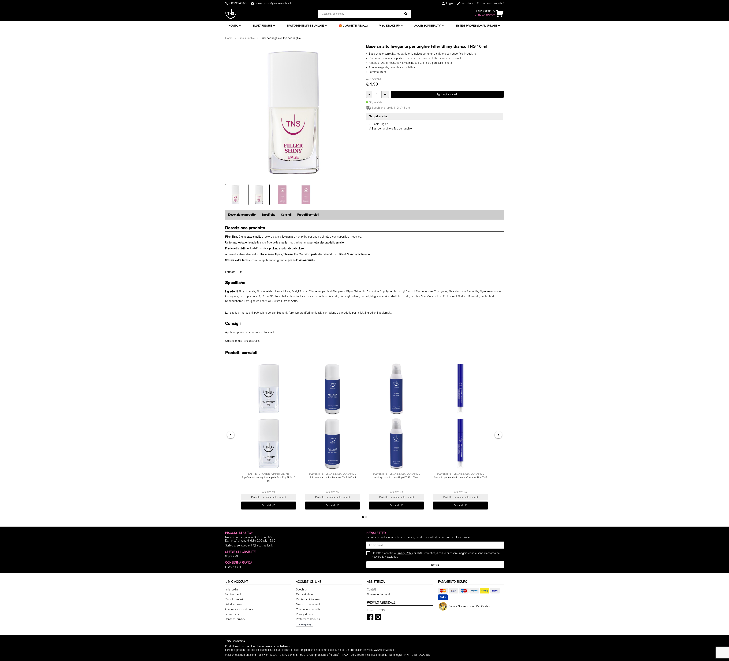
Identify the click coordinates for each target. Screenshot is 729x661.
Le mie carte (232, 614)
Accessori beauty (427, 25)
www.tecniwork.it (384, 650)
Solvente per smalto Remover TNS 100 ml (332, 477)
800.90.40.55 (238, 3)
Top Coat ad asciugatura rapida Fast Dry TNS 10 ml (268, 479)
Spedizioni (302, 589)
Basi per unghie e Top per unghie (281, 38)
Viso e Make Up (389, 25)
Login (449, 3)
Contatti (371, 589)
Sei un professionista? (490, 3)
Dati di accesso (234, 604)
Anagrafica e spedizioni (239, 609)
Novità (233, 25)
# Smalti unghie (378, 124)
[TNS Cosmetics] (230, 14)
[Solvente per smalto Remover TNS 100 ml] (332, 416)
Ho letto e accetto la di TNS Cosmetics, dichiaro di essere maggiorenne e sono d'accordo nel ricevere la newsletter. (436, 554)
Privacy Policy (405, 553)
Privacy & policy (305, 614)
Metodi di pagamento (308, 604)
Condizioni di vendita (308, 609)
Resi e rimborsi (305, 594)
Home (229, 38)
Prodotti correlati (308, 214)
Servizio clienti (233, 594)
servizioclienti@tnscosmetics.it (273, 3)
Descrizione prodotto (242, 214)
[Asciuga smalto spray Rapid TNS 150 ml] (396, 416)
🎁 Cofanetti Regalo (353, 25)
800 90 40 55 (263, 537)
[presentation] (230, 434)
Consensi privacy (235, 619)
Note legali (395, 654)
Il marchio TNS (376, 610)
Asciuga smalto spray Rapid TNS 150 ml (396, 477)
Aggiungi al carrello (447, 94)
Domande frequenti (378, 594)
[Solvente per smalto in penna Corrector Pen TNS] (460, 416)
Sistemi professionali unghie (476, 25)
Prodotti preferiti (234, 599)
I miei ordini (231, 589)
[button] (363, 517)
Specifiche (268, 214)
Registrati (467, 3)
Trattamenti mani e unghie (305, 25)
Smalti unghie (262, 25)
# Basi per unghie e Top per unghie (390, 128)
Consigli (286, 214)
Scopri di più (268, 505)
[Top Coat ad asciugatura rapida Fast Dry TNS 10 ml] (268, 416)
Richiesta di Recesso (308, 599)
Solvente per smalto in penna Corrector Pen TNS (460, 477)
